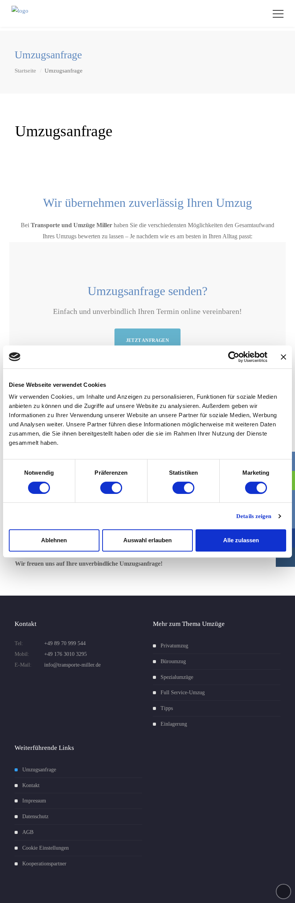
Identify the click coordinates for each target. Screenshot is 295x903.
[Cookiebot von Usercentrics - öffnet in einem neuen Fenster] (233, 357)
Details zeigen (253, 516)
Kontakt (31, 785)
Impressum (34, 801)
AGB (27, 832)
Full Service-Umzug (183, 692)
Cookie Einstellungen (45, 848)
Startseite (25, 71)
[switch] (111, 488)
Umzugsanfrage (39, 770)
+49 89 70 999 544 (65, 643)
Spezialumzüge (177, 677)
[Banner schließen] (283, 357)
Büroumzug (173, 661)
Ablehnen (54, 540)
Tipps (167, 708)
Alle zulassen (241, 540)
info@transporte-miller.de (72, 665)
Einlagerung (174, 724)
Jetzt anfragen (147, 340)
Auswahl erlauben (147, 540)
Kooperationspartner (44, 864)
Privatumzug (174, 646)
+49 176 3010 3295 (65, 654)
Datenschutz (35, 816)
